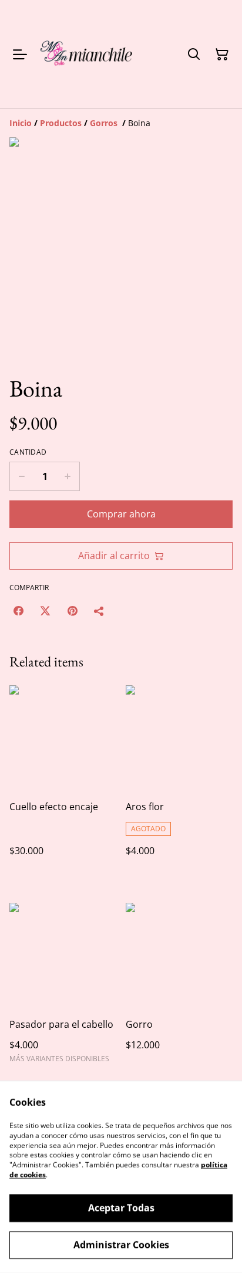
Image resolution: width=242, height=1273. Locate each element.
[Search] (194, 54)
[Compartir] (99, 610)
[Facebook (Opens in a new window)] (18, 610)
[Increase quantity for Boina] (68, 476)
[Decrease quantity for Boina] (21, 476)
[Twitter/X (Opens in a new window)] (45, 610)
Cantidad (27, 452)
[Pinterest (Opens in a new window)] (72, 610)
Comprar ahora (121, 513)
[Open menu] (20, 54)
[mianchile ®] (87, 54)
